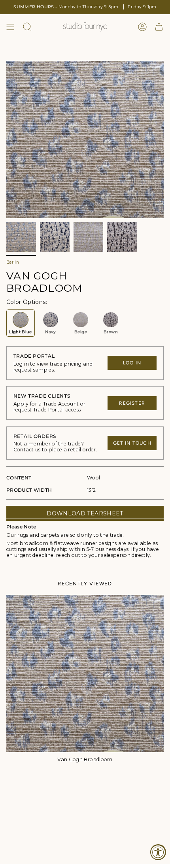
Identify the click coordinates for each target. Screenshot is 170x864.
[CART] (159, 27)
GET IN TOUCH (132, 443)
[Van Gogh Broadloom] (85, 673)
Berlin (12, 262)
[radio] (20, 323)
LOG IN (132, 363)
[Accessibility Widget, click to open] (158, 852)
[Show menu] (10, 27)
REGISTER (132, 403)
